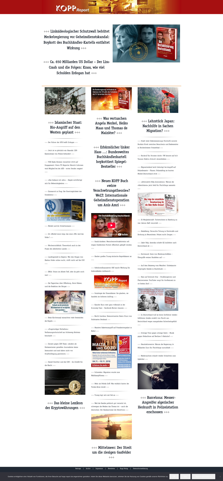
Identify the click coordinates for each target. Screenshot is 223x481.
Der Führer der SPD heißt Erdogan (63, 142)
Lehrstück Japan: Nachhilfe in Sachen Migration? (158, 126)
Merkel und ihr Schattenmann (61, 226)
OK (174, 476)
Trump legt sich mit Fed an (107, 395)
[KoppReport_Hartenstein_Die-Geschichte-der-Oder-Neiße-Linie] (158, 194)
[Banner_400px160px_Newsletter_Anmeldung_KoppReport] (111, 276)
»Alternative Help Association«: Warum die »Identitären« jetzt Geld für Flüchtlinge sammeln (156, 185)
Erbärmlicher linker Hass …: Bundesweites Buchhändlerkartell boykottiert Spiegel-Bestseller (112, 157)
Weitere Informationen (203, 476)
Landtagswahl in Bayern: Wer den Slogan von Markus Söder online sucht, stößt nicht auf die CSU (65, 260)
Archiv (88, 469)
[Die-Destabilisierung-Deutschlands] (146, 25)
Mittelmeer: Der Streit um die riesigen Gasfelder (112, 452)
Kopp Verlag (124, 469)
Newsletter (111, 469)
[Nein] (220, 476)
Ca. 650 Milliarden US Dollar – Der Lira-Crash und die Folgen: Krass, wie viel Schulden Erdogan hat (79, 67)
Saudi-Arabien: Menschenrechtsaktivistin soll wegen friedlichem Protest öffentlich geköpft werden (111, 244)
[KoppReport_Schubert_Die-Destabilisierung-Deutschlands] (111, 88)
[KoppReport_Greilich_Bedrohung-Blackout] (65, 200)
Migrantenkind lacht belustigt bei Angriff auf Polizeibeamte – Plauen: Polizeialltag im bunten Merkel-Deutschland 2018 (157, 170)
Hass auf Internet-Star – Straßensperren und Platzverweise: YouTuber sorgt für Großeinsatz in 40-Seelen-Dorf (157, 280)
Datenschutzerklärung (140, 469)
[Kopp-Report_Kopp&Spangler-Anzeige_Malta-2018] (111, 336)
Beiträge (78, 469)
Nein (185, 476)
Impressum (99, 469)
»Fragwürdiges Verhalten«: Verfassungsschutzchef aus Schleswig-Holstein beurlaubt (62, 332)
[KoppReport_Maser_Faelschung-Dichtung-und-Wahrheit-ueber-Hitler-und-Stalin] (158, 289)
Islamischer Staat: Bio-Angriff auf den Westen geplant (66, 127)
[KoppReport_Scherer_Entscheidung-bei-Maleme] (65, 291)
